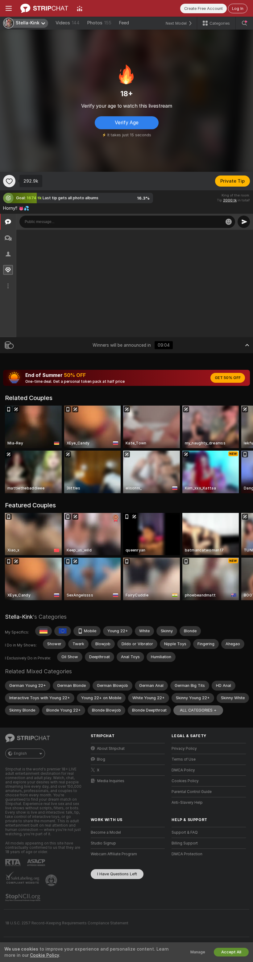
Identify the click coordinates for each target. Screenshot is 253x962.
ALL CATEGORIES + (198, 710)
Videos (68, 23)
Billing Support (185, 843)
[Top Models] (79, 8)
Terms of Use (184, 759)
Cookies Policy (185, 781)
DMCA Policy (183, 770)
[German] (43, 631)
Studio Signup (103, 843)
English (20, 753)
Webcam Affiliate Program (114, 854)
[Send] (244, 222)
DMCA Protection (187, 854)
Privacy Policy (184, 748)
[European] (62, 631)
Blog (101, 759)
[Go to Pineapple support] (51, 880)
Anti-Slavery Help (187, 802)
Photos (99, 23)
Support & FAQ (185, 832)
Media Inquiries (110, 781)
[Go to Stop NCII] (23, 897)
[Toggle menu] (8, 8)
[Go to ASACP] (37, 862)
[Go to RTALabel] (13, 862)
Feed (124, 23)
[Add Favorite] (9, 181)
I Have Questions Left (117, 874)
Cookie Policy (44, 955)
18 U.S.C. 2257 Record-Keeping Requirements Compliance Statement (66, 923)
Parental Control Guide (192, 792)
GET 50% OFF (228, 378)
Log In (237, 8)
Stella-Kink (19, 616)
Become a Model (106, 832)
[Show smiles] (228, 221)
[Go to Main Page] (44, 8)
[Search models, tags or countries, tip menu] (244, 23)
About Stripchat (111, 748)
